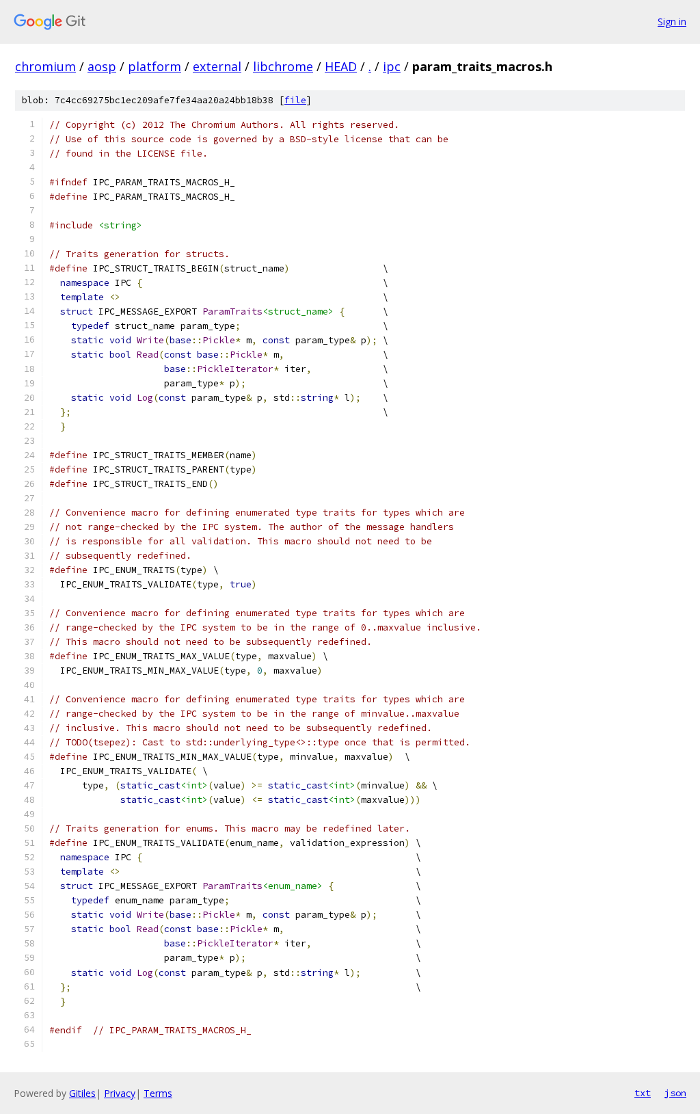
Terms (158, 1093)
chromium (45, 66)
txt (642, 1093)
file (295, 100)
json (675, 1093)
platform (154, 66)
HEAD (341, 66)
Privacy (119, 1093)
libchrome (283, 66)
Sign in (672, 21)
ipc (392, 66)
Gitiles (82, 1093)
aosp (102, 66)
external (217, 66)
